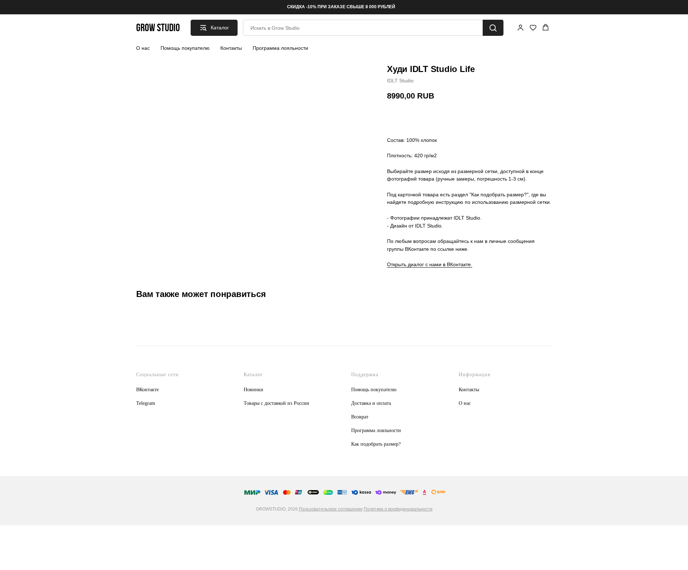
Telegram (145, 403)
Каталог (253, 374)
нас (467, 403)
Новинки (253, 389)
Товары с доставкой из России (276, 403)
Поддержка (364, 374)
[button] (520, 27)
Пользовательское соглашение (331, 509)
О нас (143, 48)
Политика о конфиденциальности (398, 509)
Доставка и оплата (371, 403)
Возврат (359, 417)
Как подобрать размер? (376, 444)
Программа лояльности (280, 48)
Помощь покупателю (185, 48)
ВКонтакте (147, 389)
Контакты (231, 48)
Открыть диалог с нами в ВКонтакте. (429, 264)
